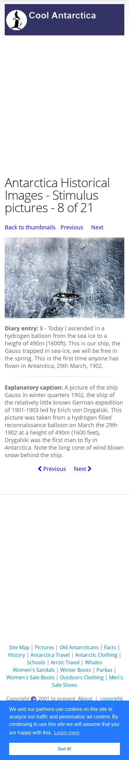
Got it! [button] (64, 748)
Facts (110, 647)
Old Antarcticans (79, 647)
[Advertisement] (64, 105)
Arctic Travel (65, 662)
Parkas (104, 669)
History (16, 654)
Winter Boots (75, 669)
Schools (36, 662)
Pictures (44, 647)
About (85, 698)
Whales (93, 662)
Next (97, 227)
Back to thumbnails (30, 227)
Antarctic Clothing (96, 654)
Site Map (19, 647)
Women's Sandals (34, 669)
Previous (71, 227)
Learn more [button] (67, 732)
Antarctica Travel (50, 654)
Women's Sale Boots (30, 677)
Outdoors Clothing (82, 677)
